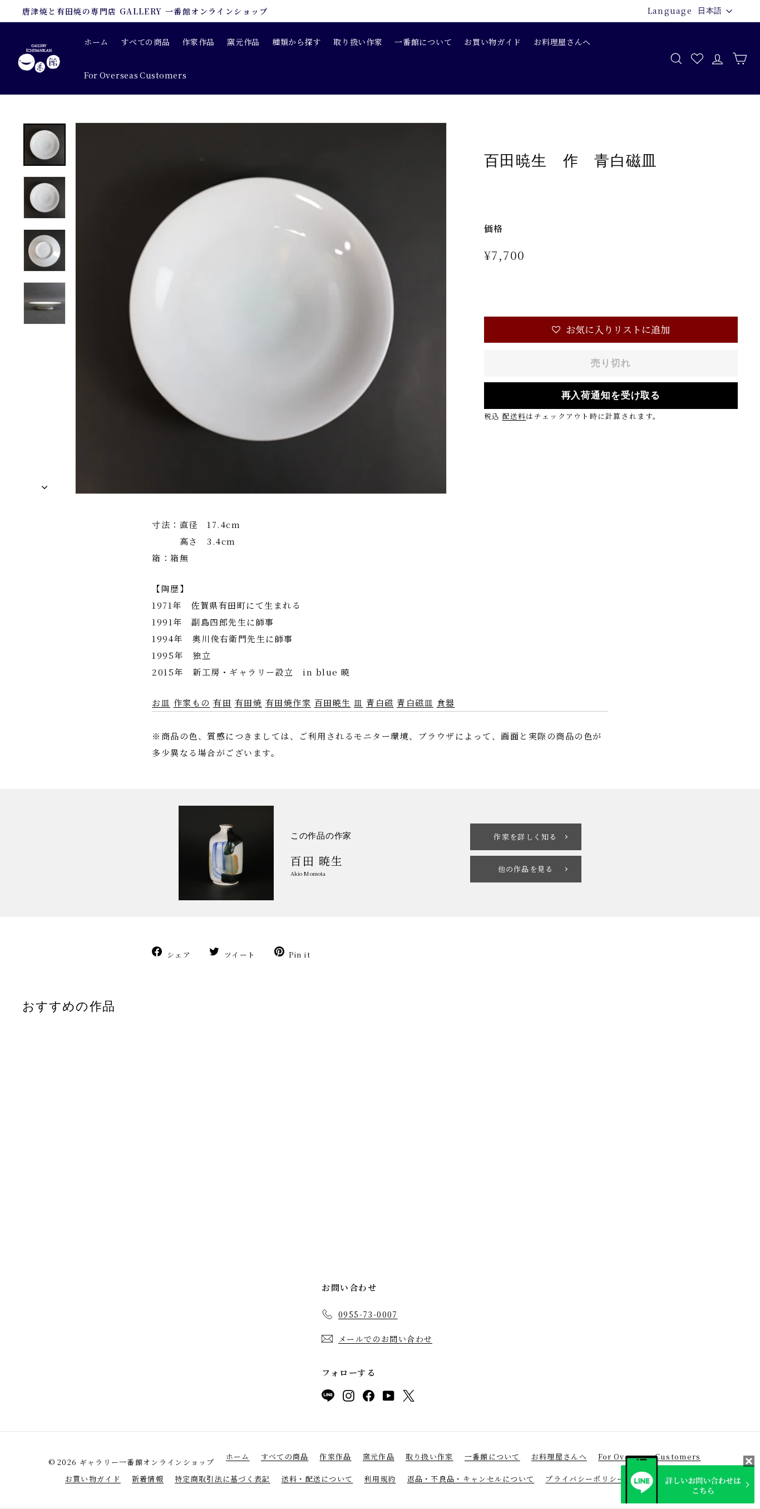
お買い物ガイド (492, 41)
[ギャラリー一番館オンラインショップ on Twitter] (408, 1398)
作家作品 (198, 41)
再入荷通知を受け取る (611, 395)
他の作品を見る (526, 869)
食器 (446, 702)
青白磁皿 (415, 702)
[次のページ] (44, 484)
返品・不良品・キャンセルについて (471, 1478)
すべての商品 (145, 41)
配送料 (514, 416)
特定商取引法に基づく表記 (222, 1478)
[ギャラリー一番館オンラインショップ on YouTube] (388, 1398)
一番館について (423, 41)
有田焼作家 (288, 702)
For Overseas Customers (135, 75)
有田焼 (249, 702)
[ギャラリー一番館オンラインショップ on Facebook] (368, 1398)
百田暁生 (332, 702)
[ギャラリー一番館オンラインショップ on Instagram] (348, 1398)
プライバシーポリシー (585, 1478)
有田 (222, 702)
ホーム (96, 41)
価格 (494, 228)
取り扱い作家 (357, 41)
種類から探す (296, 41)
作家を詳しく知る (525, 836)
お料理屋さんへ (562, 41)
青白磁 (380, 702)
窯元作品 (243, 41)
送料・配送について (317, 1478)
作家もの (192, 702)
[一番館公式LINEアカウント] (328, 1397)
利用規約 (380, 1478)
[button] (611, 330)
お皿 (161, 702)
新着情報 (148, 1478)
